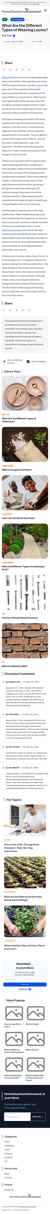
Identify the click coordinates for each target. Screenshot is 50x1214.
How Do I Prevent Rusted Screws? (20, 617)
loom (39, 85)
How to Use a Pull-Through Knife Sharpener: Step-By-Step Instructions (21, 847)
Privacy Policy (7, 1210)
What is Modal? (32, 1024)
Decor (5, 414)
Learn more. (36, 4)
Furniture (8, 1157)
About (7, 1173)
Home (7, 839)
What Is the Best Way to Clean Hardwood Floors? (35, 1077)
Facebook (9, 1189)
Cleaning (7, 514)
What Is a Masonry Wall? (15, 666)
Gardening (7, 465)
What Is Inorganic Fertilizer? (17, 469)
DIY (3, 613)
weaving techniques (12, 230)
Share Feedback (38, 361)
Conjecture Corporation (27, 1206)
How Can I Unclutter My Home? (18, 518)
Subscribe (25, 984)
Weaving (6, 77)
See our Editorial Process (14, 361)
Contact (8, 1177)
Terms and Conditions (21, 1210)
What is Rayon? (32, 1050)
